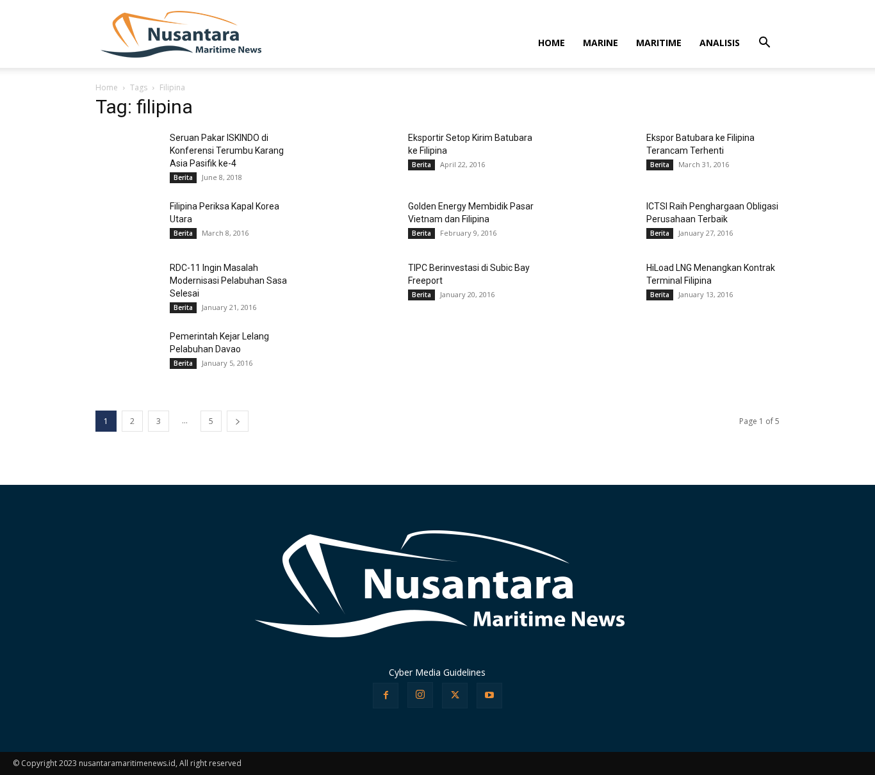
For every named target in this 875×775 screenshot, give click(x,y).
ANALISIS (719, 43)
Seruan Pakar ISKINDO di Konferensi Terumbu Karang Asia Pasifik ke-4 (227, 150)
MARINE (600, 43)
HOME (551, 43)
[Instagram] (420, 695)
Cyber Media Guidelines (437, 672)
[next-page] (238, 421)
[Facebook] (385, 695)
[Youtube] (489, 695)
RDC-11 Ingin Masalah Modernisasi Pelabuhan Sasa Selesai (228, 280)
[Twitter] (455, 695)
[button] (764, 44)
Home (106, 87)
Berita (183, 177)
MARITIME (659, 43)
